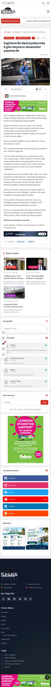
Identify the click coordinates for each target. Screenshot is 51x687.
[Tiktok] (30, 599)
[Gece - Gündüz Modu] (43, 4)
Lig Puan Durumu (10, 635)
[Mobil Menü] (48, 11)
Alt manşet (16, 32)
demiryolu (21, 242)
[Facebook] (14, 599)
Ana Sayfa (7, 32)
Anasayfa (4, 612)
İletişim (4, 643)
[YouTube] (8, 599)
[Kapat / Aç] (3, 354)
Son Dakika (5, 628)
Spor (3, 632)
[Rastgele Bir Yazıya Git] (3, 332)
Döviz (3, 624)
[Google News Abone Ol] (16, 89)
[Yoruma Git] (46, 345)
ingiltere (31, 242)
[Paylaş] (6, 89)
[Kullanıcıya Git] (6, 359)
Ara (44, 402)
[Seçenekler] (45, 89)
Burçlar (3, 616)
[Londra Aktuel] (8, 11)
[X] (20, 599)
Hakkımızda (5, 639)
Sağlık (3, 620)
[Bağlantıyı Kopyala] (38, 38)
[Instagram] (3, 599)
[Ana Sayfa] (3, 338)
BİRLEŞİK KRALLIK (23, 38)
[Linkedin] (25, 599)
